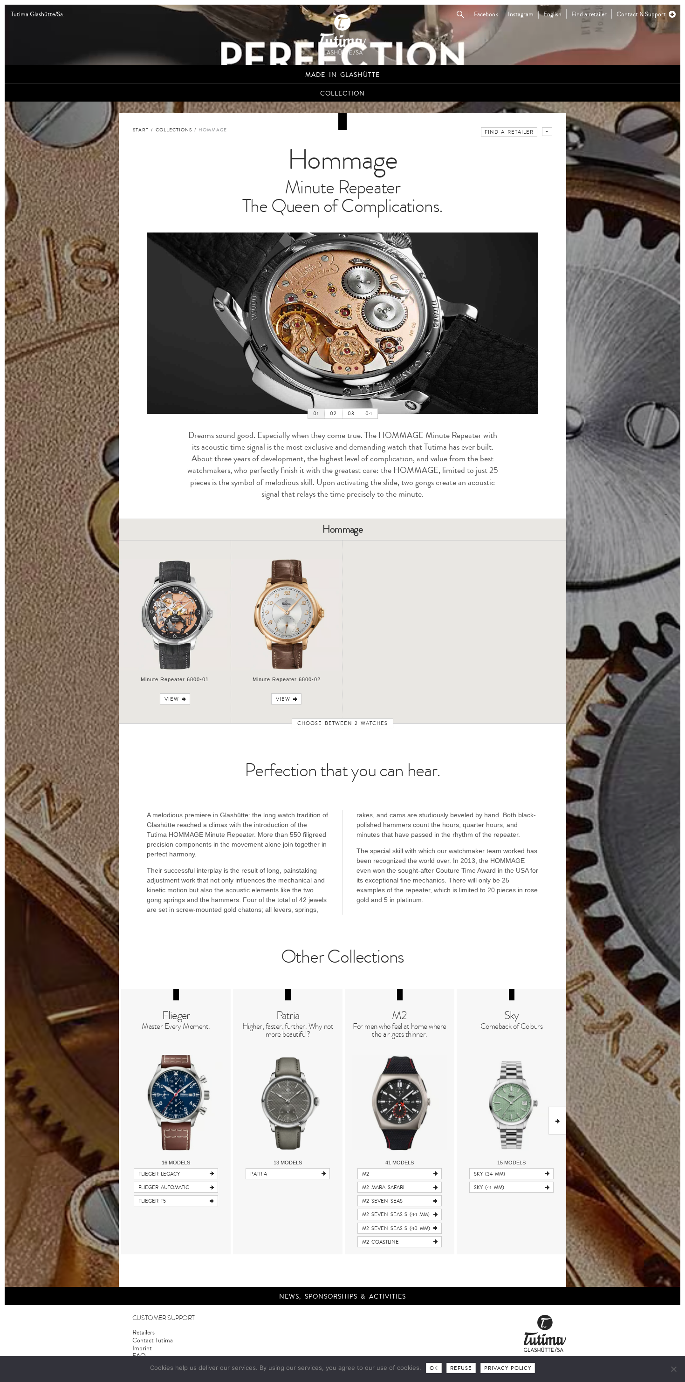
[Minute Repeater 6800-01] (175, 668)
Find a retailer (589, 14)
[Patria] (288, 1102)
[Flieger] (176, 1102)
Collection (342, 93)
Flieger (176, 1015)
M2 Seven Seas (382, 1200)
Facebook (486, 15)
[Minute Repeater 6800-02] (286, 668)
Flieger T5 (152, 1200)
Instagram (521, 15)
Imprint (142, 1348)
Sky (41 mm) (489, 1187)
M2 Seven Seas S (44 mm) (396, 1214)
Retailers (143, 1332)
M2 (399, 1015)
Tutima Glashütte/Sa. (37, 15)
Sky (511, 1015)
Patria (288, 1015)
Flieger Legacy (159, 1173)
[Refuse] (673, 1369)
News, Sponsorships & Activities (342, 1296)
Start (141, 130)
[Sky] (511, 1102)
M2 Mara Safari (383, 1187)
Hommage (213, 130)
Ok (434, 1368)
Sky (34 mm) (489, 1173)
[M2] (399, 1102)
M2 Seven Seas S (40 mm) (396, 1228)
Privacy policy (508, 1368)
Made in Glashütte (342, 74)
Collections (174, 130)
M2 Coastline (380, 1241)
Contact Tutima (152, 1340)
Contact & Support (641, 14)
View (171, 699)
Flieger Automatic (163, 1187)
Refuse (461, 1368)
